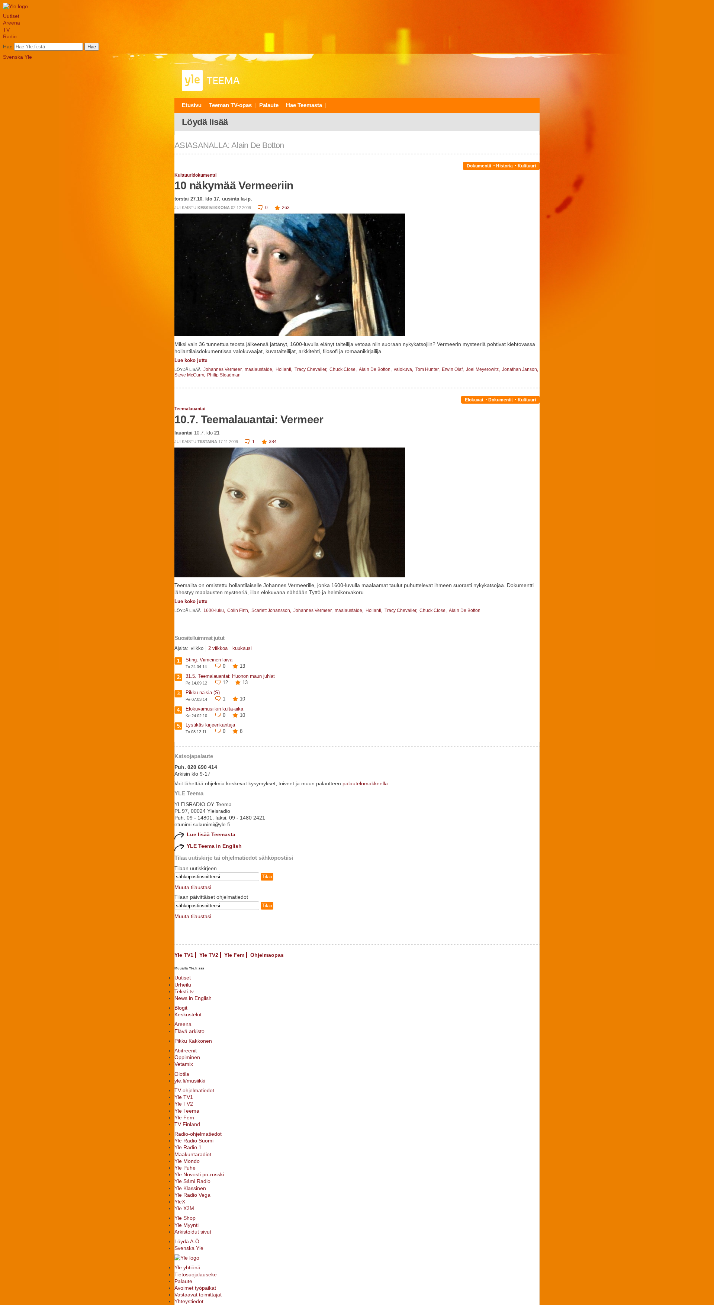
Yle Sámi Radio (192, 1181)
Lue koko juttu (191, 360)
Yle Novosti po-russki (199, 1174)
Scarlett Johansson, (271, 610)
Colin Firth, (238, 610)
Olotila (181, 1074)
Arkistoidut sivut (192, 1232)
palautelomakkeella (365, 783)
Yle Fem (234, 955)
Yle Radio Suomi (193, 1141)
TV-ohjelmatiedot (194, 1090)
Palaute (269, 105)
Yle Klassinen (190, 1188)
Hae (8, 46)
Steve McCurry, (190, 375)
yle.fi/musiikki (189, 1081)
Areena (11, 23)
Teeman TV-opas (230, 105)
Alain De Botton (464, 610)
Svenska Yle (17, 57)
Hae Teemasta (304, 105)
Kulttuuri (527, 166)
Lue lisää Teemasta (211, 834)
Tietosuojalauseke (195, 1274)
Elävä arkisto (189, 1031)
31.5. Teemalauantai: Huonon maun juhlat (230, 676)
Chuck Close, (343, 369)
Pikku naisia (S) (203, 692)
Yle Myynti (186, 1225)
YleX (179, 1202)
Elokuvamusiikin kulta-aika (214, 709)
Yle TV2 (208, 955)
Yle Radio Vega (192, 1195)
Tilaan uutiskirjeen (195, 868)
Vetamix (183, 1064)
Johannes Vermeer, (223, 369)
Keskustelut (188, 1014)
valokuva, (404, 369)
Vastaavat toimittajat (198, 1295)
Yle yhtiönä (187, 1267)
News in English (193, 998)
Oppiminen (187, 1057)
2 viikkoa (218, 648)
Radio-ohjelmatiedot (198, 1134)
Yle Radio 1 (188, 1147)
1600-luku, (214, 610)
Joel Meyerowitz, (483, 369)
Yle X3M (184, 1208)
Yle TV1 (183, 955)
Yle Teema (186, 1111)
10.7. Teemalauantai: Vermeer (248, 419)
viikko (197, 648)
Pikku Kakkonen (193, 1041)
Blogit (180, 1008)
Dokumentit (479, 166)
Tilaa (267, 876)
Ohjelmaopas (267, 955)
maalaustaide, (259, 369)
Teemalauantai (189, 408)
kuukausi (242, 648)
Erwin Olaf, (453, 369)
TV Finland (187, 1124)
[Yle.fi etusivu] (15, 6)
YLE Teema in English (214, 846)
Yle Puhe (185, 1168)
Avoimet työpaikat (195, 1288)
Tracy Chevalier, (311, 369)
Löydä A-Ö (186, 1241)
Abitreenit (185, 1051)
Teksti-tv (184, 991)
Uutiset (11, 16)
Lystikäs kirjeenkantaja (210, 725)
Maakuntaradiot (192, 1154)
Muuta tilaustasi (192, 887)
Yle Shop (185, 1218)
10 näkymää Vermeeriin (233, 185)
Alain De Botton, (376, 369)
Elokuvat (474, 400)
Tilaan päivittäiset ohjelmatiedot (211, 897)
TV (6, 30)
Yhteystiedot (188, 1301)
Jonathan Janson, (520, 369)
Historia (504, 166)
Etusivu (192, 105)
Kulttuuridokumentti (195, 175)
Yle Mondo (187, 1161)
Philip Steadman (224, 375)
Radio (10, 36)
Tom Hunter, (428, 369)
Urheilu (182, 985)
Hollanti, (284, 369)
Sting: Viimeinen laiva (209, 660)
